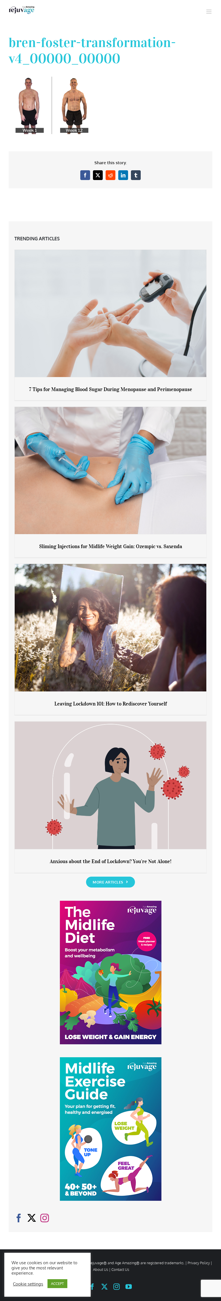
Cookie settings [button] (28, 1283)
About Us (100, 1269)
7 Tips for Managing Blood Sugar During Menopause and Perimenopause (110, 389)
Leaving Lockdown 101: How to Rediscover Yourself (110, 704)
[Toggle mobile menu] (209, 12)
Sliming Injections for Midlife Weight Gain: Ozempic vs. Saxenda (110, 546)
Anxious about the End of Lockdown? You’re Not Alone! (111, 861)
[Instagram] (44, 1218)
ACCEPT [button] (57, 1283)
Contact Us (120, 1269)
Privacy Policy (199, 1263)
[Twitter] (31, 1218)
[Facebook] (18, 1218)
